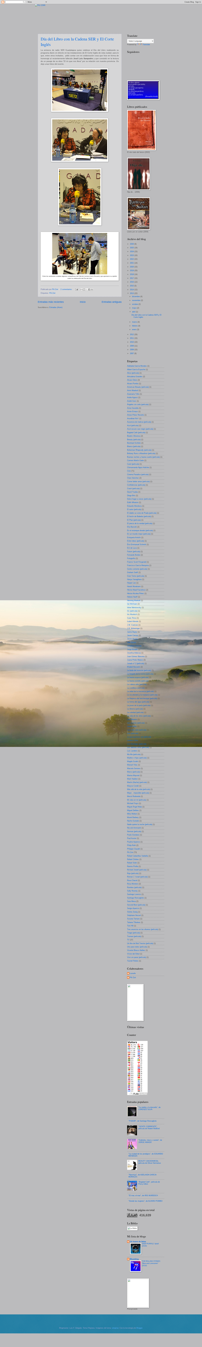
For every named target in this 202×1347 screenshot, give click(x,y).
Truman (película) (134, 936)
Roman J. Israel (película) (137, 877)
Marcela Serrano (133, 768)
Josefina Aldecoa (134, 653)
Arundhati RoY (133, 418)
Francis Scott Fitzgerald (136, 562)
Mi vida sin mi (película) (136, 800)
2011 (132, 338)
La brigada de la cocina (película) (140, 674)
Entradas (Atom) (55, 307)
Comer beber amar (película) (138, 481)
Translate (146, 44)
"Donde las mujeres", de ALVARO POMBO (145, 1201)
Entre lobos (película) (135, 541)
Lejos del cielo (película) (136, 730)
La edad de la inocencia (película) (140, 691)
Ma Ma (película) (133, 754)
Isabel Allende (132, 621)
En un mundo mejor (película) (138, 534)
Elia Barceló (132, 527)
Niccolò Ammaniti (134, 828)
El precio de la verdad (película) (139, 523)
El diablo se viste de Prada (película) (141, 513)
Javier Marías (132, 639)
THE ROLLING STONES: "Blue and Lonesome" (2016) (151, 1263)
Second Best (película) (136, 905)
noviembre (136, 300)
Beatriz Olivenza (133, 436)
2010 (132, 342)
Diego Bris (131, 495)
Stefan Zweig (132, 912)
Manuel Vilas (132, 765)
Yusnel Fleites (132, 961)
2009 (132, 346)
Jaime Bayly (132, 632)
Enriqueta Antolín (134, 537)
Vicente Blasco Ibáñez (136, 950)
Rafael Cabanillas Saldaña (137, 856)
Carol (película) (133, 464)
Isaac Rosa (131, 618)
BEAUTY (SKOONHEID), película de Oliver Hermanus (149, 1162)
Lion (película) (132, 733)
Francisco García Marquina (138, 565)
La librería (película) (135, 709)
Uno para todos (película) (137, 947)
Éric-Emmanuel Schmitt (136, 544)
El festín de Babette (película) (139, 516)
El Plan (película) (134, 520)
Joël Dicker (131, 642)
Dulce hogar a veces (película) (139, 499)
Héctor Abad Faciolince (136, 590)
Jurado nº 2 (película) (135, 663)
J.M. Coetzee (132, 625)
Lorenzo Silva (132, 740)
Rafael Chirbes (133, 859)
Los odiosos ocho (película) (138, 747)
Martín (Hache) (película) (137, 782)
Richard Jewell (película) (136, 870)
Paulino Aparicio (133, 842)
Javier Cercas (132, 635)
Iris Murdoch (132, 614)
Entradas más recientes (51, 302)
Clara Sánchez (133, 478)
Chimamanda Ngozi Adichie (138, 467)
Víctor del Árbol (133, 954)
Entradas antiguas (112, 302)
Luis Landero (132, 751)
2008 (132, 350)
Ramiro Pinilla (132, 866)
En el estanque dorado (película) (140, 530)
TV (128, 940)
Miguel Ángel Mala (134, 807)
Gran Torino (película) (135, 576)
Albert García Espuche (136, 369)
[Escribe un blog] (84, 289)
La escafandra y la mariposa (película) (142, 695)
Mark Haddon (132, 779)
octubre (135, 304)
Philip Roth (131, 845)
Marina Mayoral (133, 775)
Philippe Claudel (133, 849)
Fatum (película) (133, 551)
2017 (132, 278)
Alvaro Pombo (132, 384)
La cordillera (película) (136, 688)
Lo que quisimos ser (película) (139, 737)
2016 (132, 282)
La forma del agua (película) (138, 702)
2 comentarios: (66, 289)
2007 (132, 353)
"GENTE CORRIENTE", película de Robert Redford (149, 1127)
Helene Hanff (132, 597)
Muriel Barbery (133, 817)
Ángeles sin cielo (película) (138, 404)
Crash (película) (133, 488)
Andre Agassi (132, 397)
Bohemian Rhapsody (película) (139, 450)
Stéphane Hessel (134, 915)
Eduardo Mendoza (134, 506)
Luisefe (133, 973)
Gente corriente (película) (137, 569)
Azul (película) (133, 425)
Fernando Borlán (133, 555)
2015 (132, 286)
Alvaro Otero (132, 380)
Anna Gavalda (132, 408)
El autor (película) (134, 509)
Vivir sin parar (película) (136, 957)
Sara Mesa (131, 901)
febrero (135, 326)
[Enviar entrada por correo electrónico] (76, 289)
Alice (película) (133, 373)
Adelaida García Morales (137, 366)
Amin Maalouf (132, 390)
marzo (135, 322)
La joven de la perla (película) (138, 705)
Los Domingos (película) (136, 744)
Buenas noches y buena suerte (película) (143, 457)
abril (134, 312)
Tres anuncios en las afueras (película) (142, 929)
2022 (132, 259)
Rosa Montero (132, 884)
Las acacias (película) (136, 723)
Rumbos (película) (134, 887)
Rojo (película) (133, 873)
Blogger (139, 1328)
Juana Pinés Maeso (135, 660)
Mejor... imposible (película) (138, 793)
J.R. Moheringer (133, 628)
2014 (132, 290)
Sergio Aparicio (133, 908)
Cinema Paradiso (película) (138, 474)
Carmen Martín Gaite (135, 460)
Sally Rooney (132, 891)
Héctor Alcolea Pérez (135, 593)
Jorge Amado (132, 649)
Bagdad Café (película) (136, 432)
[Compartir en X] (86, 289)
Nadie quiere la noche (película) (139, 824)
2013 (132, 293)
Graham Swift (132, 572)
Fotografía (131, 558)
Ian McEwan (132, 604)
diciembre (136, 296)
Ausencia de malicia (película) (139, 422)
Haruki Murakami (134, 586)
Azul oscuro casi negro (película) (140, 429)
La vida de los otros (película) (139, 716)
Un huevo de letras (138, 1242)
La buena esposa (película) (138, 677)
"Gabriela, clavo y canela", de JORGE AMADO (150, 1141)
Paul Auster (131, 838)
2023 (132, 255)
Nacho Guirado (133, 821)
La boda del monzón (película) (139, 670)
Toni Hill (130, 926)
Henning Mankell (133, 600)
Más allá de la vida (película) (138, 789)
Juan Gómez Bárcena (135, 656)
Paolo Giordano (133, 835)
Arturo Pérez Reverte (135, 415)
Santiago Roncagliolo (135, 898)
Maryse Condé (133, 786)
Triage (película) (133, 933)
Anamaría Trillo (133, 394)
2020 (132, 267)
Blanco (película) (133, 446)
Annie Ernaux (132, 411)
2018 (132, 274)
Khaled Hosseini (133, 667)
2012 (132, 334)
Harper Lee (131, 583)
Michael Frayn (132, 803)
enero (134, 329)
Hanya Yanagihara (134, 579)
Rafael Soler (132, 863)
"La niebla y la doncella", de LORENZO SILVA (149, 1108)
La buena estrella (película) (138, 681)
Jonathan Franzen (134, 646)
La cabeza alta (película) (137, 684)
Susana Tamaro (133, 919)
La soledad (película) (135, 712)
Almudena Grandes (134, 377)
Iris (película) (132, 611)
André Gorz (131, 401)
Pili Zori (52, 293)
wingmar (115, 1328)
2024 (132, 251)
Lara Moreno (132, 719)
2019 (132, 270)
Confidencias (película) (136, 485)
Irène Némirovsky (134, 607)
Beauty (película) (134, 440)
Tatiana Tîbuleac (133, 922)
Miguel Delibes (133, 810)
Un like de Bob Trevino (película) (140, 943)
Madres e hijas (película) (137, 758)
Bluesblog (134, 1259)
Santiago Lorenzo (134, 894)
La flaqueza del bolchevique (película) (142, 698)
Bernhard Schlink (134, 443)
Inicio (83, 302)
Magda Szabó (132, 761)
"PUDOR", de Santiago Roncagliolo (142, 1121)
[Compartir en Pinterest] (92, 289)
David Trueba (132, 492)
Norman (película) (134, 831)
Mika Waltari (132, 814)
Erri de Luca (132, 548)
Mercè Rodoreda (133, 796)
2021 (132, 263)
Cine (129, 471)
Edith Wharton (132, 502)
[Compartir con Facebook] (89, 289)
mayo (134, 308)
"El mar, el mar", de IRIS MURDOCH (143, 1195)
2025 (132, 248)
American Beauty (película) (138, 387)
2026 (132, 244)
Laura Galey (132, 726)
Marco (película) (133, 772)
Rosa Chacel (132, 880)
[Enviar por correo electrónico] (81, 289)
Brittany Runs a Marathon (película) (141, 453)
